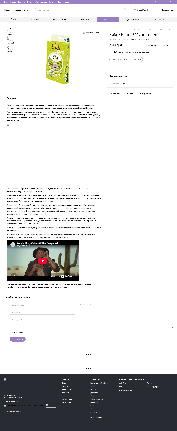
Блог (59, 2)
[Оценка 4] (39, 332)
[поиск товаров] (124, 10)
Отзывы (66, 2)
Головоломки (59, 19)
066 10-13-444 (141, 10)
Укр (130, 2)
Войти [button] (116, 52)
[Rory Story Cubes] (91, 33)
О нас (6, 2)
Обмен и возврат (40, 2)
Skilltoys (35, 19)
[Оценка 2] (31, 332)
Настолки (85, 19)
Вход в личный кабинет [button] (99, 383)
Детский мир (132, 19)
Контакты (52, 2)
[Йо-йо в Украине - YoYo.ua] (17, 385)
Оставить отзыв (144, 39)
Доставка (21, 2)
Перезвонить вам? (126, 390)
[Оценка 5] (43, 332)
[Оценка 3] (35, 332)
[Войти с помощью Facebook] (93, 304)
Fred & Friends (159, 19)
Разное (108, 19)
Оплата (13, 2)
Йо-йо (14, 19)
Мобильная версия (13, 411)
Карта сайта (95, 412)
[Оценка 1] (27, 332)
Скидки (29, 2)
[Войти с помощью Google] (98, 304)
